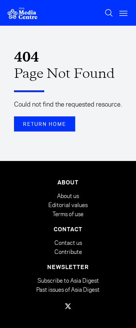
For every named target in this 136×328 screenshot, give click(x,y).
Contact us (68, 243)
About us (68, 196)
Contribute (68, 252)
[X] (68, 306)
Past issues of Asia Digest (68, 290)
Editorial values (68, 205)
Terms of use (68, 214)
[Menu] (123, 13)
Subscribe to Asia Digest (68, 281)
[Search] (108, 12)
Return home (44, 124)
